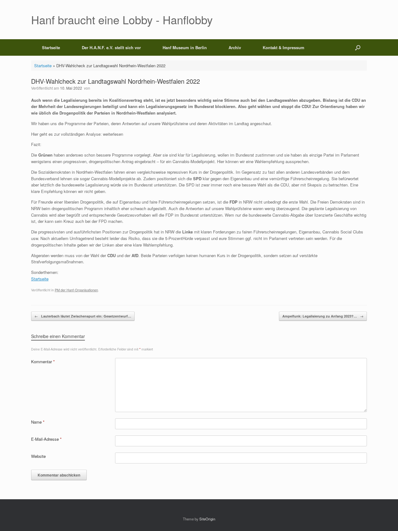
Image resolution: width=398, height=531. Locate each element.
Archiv (235, 47)
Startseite (51, 47)
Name (37, 422)
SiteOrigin (207, 518)
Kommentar (43, 361)
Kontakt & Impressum (283, 47)
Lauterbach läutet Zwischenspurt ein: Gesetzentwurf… (83, 316)
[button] (358, 47)
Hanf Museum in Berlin (185, 47)
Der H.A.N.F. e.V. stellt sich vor (111, 47)
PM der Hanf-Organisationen (76, 289)
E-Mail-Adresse (46, 439)
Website (38, 456)
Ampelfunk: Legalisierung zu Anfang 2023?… (322, 316)
